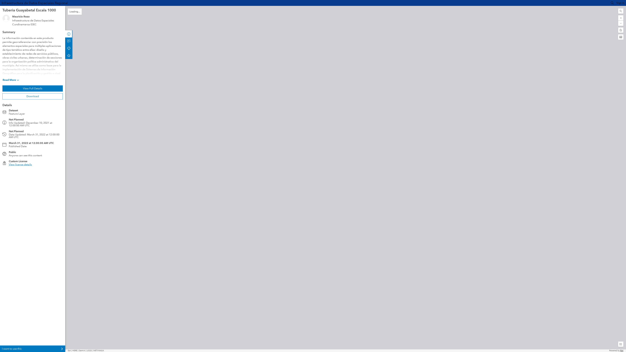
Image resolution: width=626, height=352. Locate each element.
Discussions (68, 41)
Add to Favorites (68, 55)
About (68, 33)
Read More (9, 79)
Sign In (620, 2)
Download (32, 96)
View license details (20, 164)
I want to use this (12, 348)
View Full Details (32, 88)
